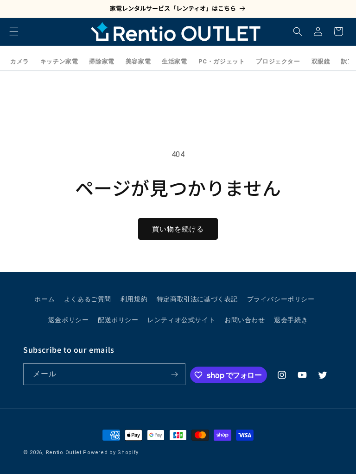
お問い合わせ (244, 320)
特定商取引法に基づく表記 (197, 299)
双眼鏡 (321, 61)
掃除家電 (101, 61)
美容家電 (138, 61)
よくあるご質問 (87, 299)
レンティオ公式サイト (181, 320)
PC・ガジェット (221, 61)
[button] (14, 31)
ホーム (44, 299)
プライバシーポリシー (281, 299)
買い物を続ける (178, 229)
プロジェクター (278, 61)
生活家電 (174, 61)
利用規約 (134, 299)
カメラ (19, 61)
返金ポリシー (68, 320)
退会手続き (291, 320)
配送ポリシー (118, 320)
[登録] (175, 374)
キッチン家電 (59, 61)
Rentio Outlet (64, 452)
